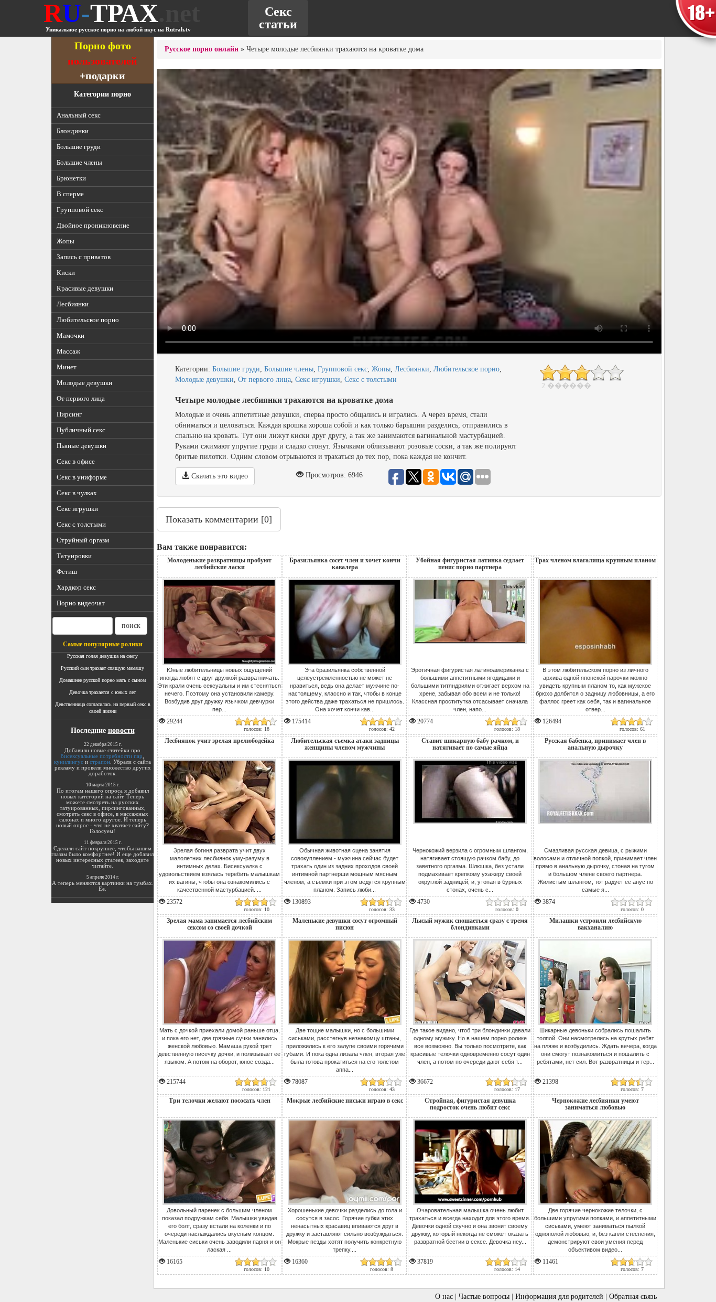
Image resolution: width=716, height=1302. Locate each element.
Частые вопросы (484, 1296)
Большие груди (79, 147)
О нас (444, 1296)
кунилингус (68, 762)
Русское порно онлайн (201, 49)
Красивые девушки (85, 288)
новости (121, 730)
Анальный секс (79, 115)
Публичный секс (81, 430)
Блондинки (73, 131)
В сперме (70, 194)
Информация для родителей (559, 1296)
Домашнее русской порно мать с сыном (102, 680)
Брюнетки (71, 178)
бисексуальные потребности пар (102, 756)
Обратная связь (633, 1296)
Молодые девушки (84, 383)
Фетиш (67, 571)
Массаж (68, 351)
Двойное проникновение (93, 225)
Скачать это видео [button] (218, 476)
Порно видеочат (81, 603)
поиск (131, 625)
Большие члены (79, 162)
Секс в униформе (82, 477)
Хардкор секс (76, 587)
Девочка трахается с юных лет (102, 692)
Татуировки (74, 556)
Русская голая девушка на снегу (102, 656)
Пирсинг (69, 414)
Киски (66, 272)
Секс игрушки (77, 509)
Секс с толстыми (81, 524)
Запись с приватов (84, 257)
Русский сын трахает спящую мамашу (102, 668)
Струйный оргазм (83, 540)
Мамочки (70, 335)
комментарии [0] (219, 519)
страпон (100, 762)
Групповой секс (80, 210)
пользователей (102, 60)
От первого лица (81, 398)
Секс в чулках (77, 493)
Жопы (65, 241)
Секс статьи (278, 18)
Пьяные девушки (81, 446)
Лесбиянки (73, 304)
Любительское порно (88, 320)
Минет (67, 367)
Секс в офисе (76, 461)
